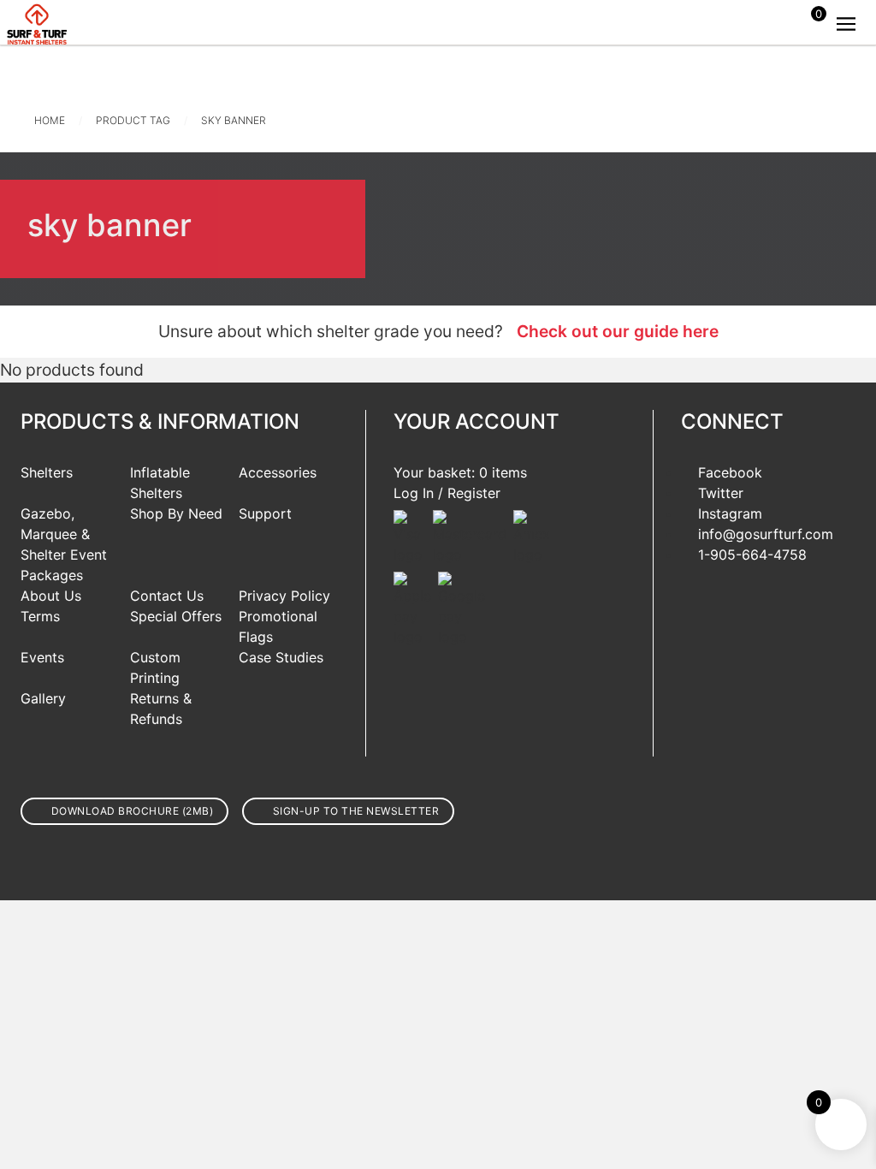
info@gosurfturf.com (765, 534)
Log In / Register (447, 492)
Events (42, 657)
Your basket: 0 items (460, 472)
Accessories (278, 472)
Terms (40, 616)
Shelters (47, 472)
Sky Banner (233, 120)
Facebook (730, 472)
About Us (51, 595)
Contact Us (167, 595)
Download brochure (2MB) (132, 810)
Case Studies (281, 657)
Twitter (720, 492)
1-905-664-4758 (752, 554)
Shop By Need (176, 513)
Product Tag (133, 120)
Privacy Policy (284, 595)
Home (49, 120)
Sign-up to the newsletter (356, 810)
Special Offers (176, 616)
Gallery (43, 698)
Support (265, 513)
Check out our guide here (618, 331)
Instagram (730, 513)
